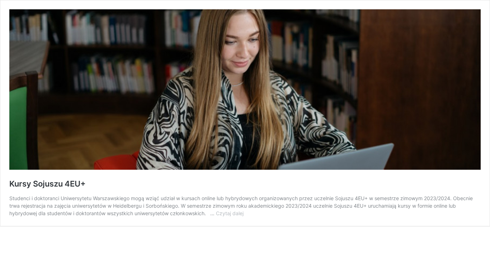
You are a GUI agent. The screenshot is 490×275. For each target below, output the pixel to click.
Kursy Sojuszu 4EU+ (47, 183)
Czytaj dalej (230, 213)
